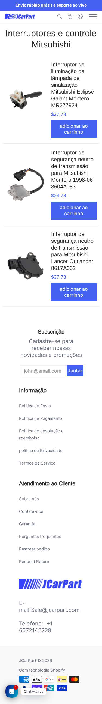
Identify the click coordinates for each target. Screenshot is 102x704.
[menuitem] (59, 16)
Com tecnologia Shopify (42, 670)
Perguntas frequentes (40, 536)
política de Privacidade (41, 450)
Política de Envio (35, 405)
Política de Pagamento (40, 418)
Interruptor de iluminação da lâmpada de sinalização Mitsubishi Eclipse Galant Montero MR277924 (72, 84)
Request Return (34, 561)
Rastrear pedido (34, 549)
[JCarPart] (20, 16)
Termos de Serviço (37, 463)
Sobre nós (29, 498)
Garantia (27, 523)
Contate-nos (31, 511)
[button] (59, 16)
